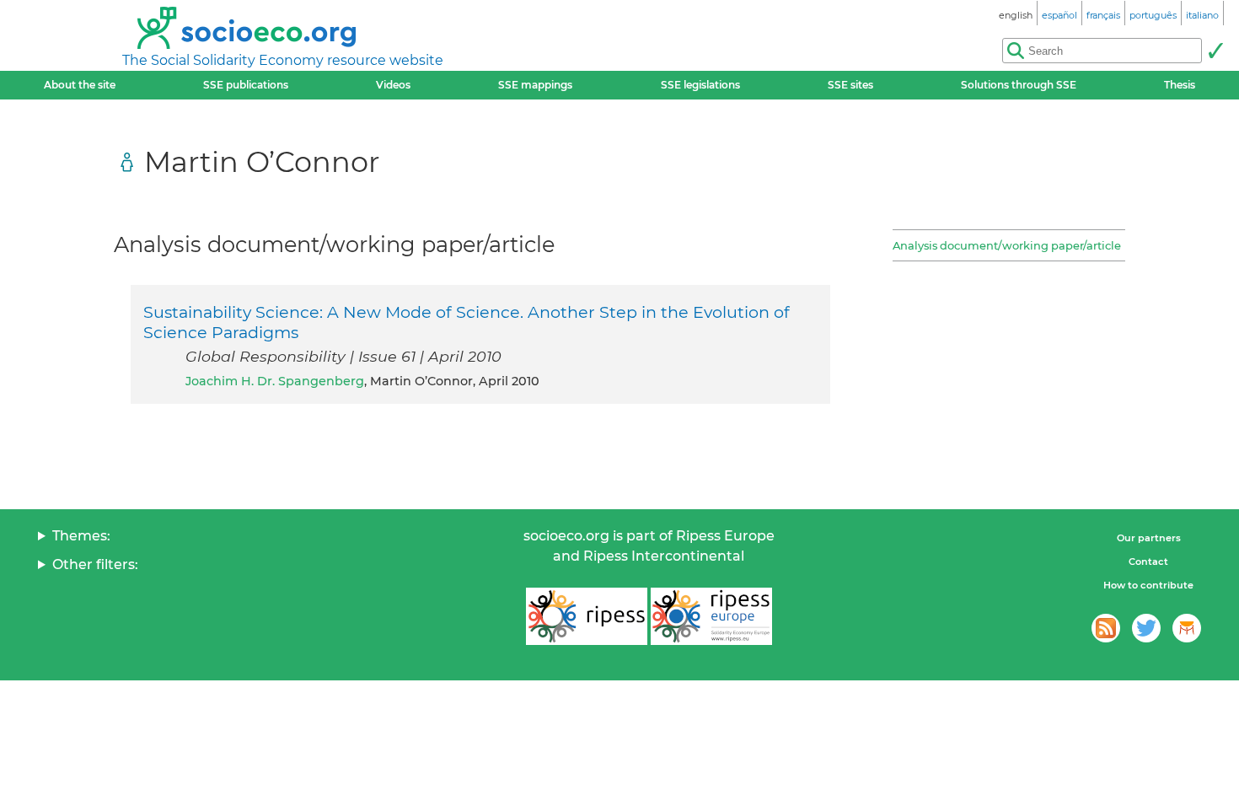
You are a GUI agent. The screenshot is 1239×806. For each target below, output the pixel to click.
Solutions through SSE (1018, 84)
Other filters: (95, 564)
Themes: (81, 536)
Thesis (1179, 84)
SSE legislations (700, 84)
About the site (79, 84)
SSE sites (850, 84)
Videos (393, 84)
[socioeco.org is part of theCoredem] (1186, 628)
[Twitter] (1146, 628)
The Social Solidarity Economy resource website (282, 60)
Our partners (1149, 538)
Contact (1148, 561)
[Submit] (1215, 50)
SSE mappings (535, 84)
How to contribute (1148, 585)
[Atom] (1106, 628)
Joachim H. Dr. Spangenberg (274, 381)
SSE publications (245, 84)
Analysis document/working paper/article (1007, 245)
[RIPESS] (586, 616)
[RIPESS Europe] (711, 616)
